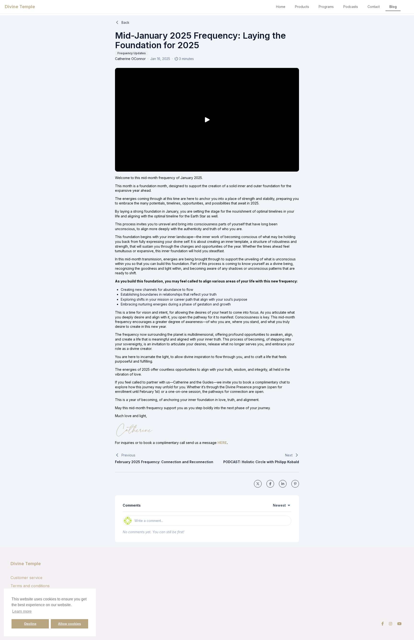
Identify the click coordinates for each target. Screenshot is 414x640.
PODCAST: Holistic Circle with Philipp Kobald (261, 462)
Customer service (26, 577)
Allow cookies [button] (69, 624)
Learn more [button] (22, 611)
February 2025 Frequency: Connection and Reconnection (164, 462)
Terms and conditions (30, 585)
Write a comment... (148, 521)
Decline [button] (30, 624)
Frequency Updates (131, 53)
